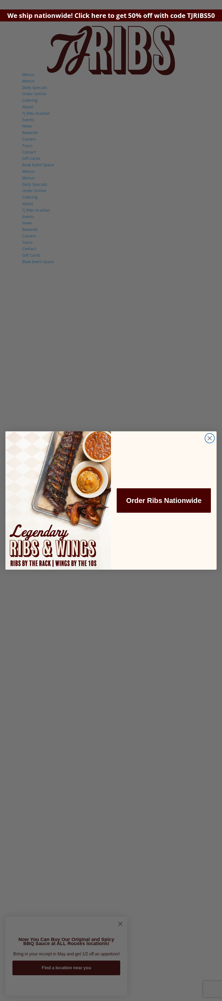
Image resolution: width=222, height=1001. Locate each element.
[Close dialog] (209, 438)
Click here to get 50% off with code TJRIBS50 (144, 15)
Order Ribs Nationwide (163, 500)
